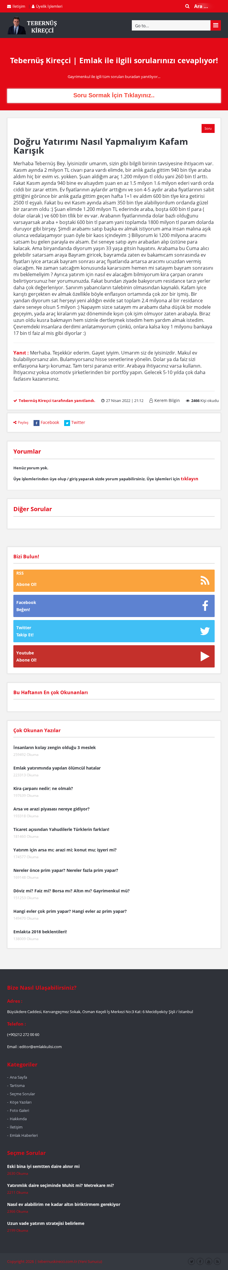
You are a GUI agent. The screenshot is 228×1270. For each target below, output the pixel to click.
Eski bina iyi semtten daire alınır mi (43, 1166)
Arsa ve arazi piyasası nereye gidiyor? (51, 809)
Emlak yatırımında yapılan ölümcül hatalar (57, 768)
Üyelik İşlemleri (49, 6)
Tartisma (17, 1085)
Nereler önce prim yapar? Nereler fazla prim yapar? (65, 870)
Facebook (50, 422)
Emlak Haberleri (24, 1135)
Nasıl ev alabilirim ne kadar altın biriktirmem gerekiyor (63, 1204)
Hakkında (18, 1118)
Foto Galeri (19, 1110)
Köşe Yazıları (20, 1102)
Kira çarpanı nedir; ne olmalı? (43, 788)
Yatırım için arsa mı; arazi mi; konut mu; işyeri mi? (65, 850)
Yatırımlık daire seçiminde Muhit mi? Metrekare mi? (60, 1185)
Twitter (78, 422)
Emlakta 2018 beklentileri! (40, 931)
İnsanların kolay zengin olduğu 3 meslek (54, 747)
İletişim (18, 6)
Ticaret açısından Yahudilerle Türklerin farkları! (61, 829)
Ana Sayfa (18, 1077)
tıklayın (189, 478)
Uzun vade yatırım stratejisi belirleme (45, 1223)
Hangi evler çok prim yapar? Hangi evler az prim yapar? (70, 911)
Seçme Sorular (22, 1093)
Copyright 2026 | (22, 1261)
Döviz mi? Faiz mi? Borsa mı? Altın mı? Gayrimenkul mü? (71, 891)
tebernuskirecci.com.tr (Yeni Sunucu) (70, 1261)
